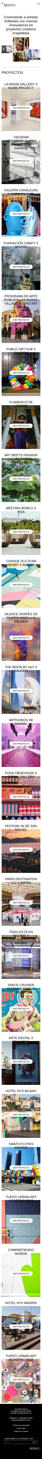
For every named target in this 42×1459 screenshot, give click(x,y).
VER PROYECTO (21, 108)
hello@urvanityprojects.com (21, 1413)
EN (38, 4)
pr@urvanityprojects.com (21, 1420)
